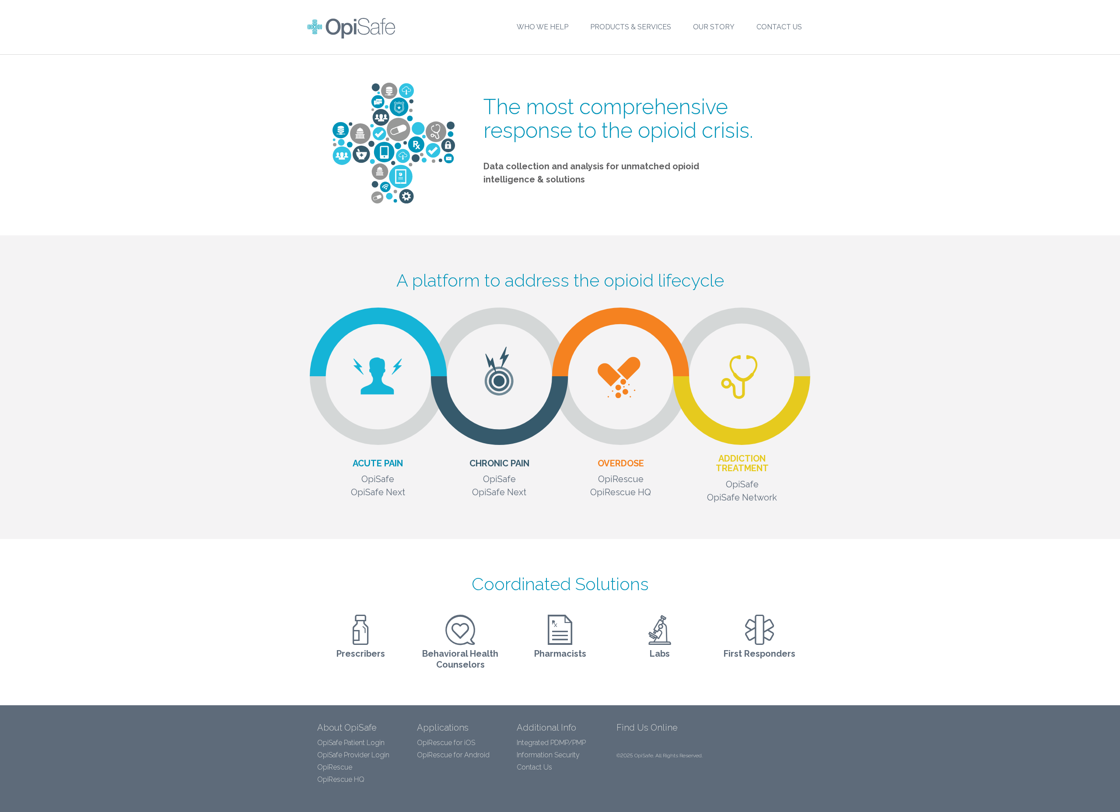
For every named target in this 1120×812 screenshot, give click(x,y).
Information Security (548, 755)
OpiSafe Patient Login (351, 742)
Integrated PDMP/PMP (551, 742)
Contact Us (779, 27)
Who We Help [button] (542, 27)
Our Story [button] (714, 27)
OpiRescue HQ (340, 779)
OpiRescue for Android (453, 755)
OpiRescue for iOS (446, 742)
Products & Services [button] (630, 27)
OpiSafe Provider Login (353, 755)
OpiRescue (334, 767)
